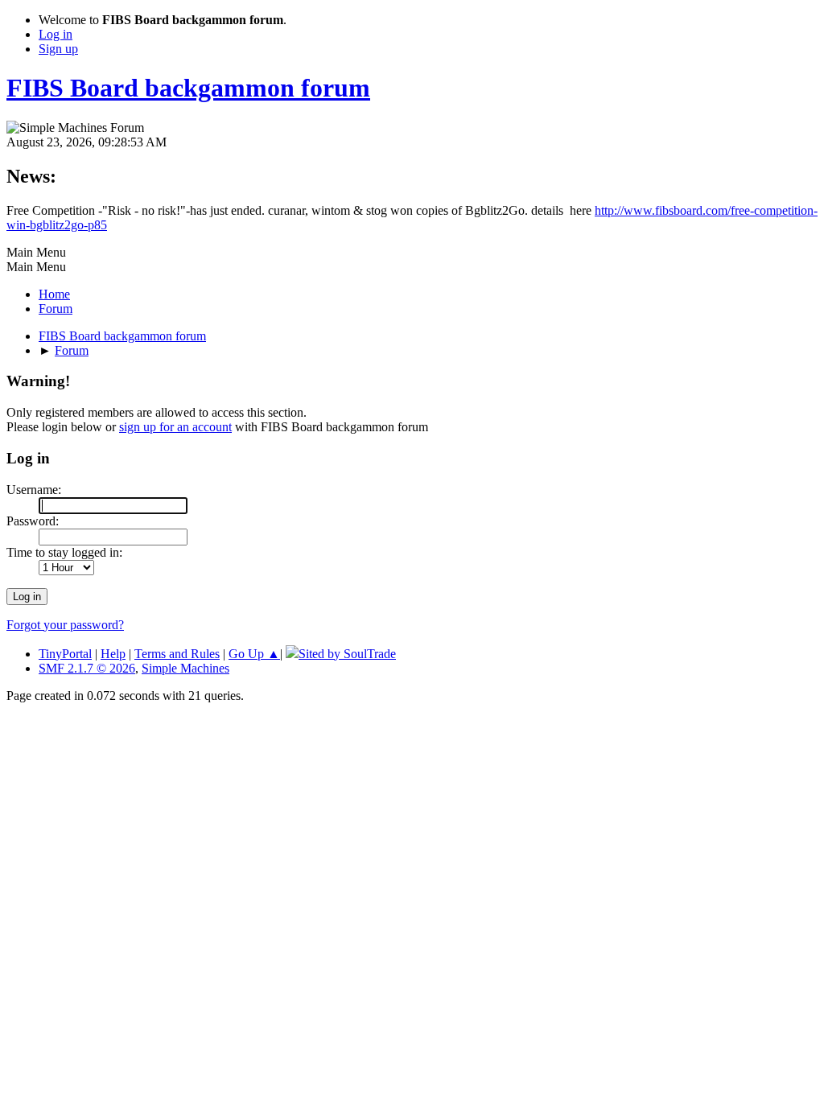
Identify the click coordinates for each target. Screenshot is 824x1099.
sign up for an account (175, 427)
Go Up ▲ (254, 654)
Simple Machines (185, 668)
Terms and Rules (177, 654)
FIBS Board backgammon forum (188, 87)
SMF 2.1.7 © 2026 (87, 668)
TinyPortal (65, 654)
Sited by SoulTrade (347, 654)
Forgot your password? (65, 625)
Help (113, 654)
